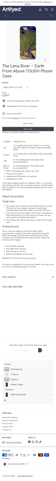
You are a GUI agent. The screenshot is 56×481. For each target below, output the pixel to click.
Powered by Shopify (25, 476)
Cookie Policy (7, 427)
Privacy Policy (7, 423)
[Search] (51, 15)
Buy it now (28, 129)
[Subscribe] (40, 350)
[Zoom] (45, 59)
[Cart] (46, 9)
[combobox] (28, 15)
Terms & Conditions (10, 420)
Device (5, 83)
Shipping (15, 118)
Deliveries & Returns (10, 417)
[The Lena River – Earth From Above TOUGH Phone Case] (18, 312)
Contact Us (6, 430)
